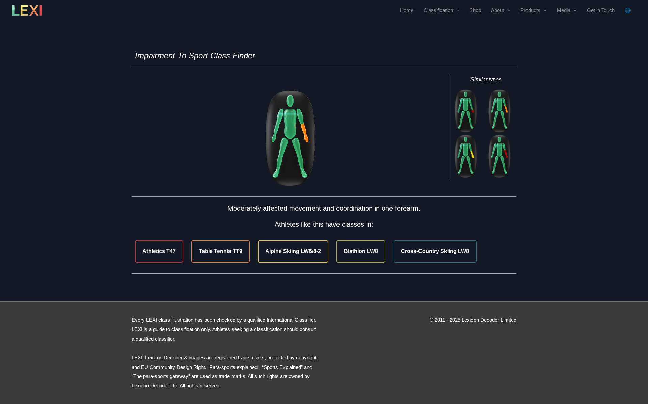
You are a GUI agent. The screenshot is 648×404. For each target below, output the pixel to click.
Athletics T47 (159, 251)
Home (406, 10)
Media (563, 10)
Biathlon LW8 (361, 251)
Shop (475, 10)
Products (530, 10)
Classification (438, 10)
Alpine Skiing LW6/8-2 (293, 251)
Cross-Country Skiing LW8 (435, 251)
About (497, 10)
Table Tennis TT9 (220, 251)
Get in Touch (601, 10)
